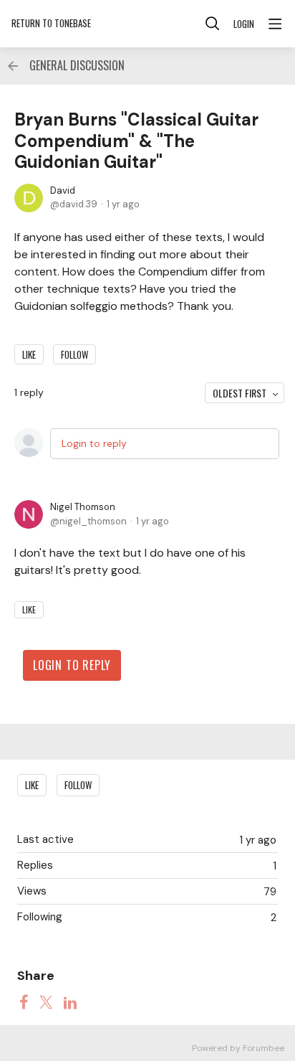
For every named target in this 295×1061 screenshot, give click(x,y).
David (62, 190)
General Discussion (77, 66)
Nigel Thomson (82, 507)
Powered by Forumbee (238, 1048)
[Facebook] (23, 1002)
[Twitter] (45, 1002)
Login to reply (94, 443)
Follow (74, 354)
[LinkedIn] (70, 1002)
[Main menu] (275, 24)
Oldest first (239, 392)
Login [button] (243, 23)
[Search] (213, 24)
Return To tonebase (51, 23)
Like (29, 354)
